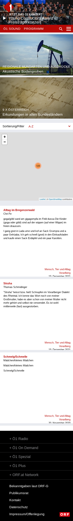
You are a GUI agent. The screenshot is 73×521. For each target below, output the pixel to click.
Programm (33, 28)
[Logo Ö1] (8, 7)
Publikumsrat (18, 493)
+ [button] (5, 137)
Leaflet (42, 199)
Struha (7, 283)
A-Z (31, 126)
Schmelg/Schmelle (15, 356)
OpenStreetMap (55, 199)
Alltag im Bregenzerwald (19, 210)
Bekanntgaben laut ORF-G (28, 486)
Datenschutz (18, 507)
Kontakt (15, 500)
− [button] (5, 142)
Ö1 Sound (12, 28)
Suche (60, 29)
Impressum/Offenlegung (26, 514)
